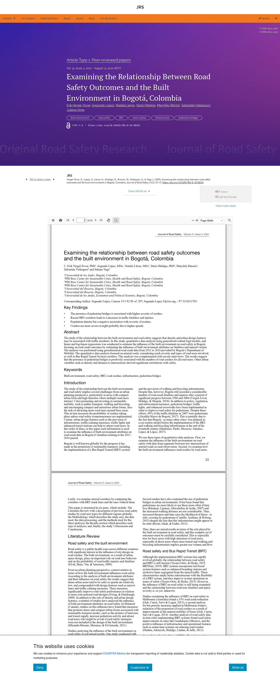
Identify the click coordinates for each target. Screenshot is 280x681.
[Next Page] (95, 220)
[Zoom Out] (193, 220)
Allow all (239, 667)
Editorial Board (49, 18)
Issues (79, 18)
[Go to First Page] (68, 220)
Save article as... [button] (139, 191)
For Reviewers (108, 18)
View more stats (226, 205)
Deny (41, 667)
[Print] (60, 220)
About (66, 18)
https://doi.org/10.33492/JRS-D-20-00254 (114, 125)
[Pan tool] (108, 220)
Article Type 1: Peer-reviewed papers (99, 60)
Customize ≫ (141, 667)
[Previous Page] (73, 220)
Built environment (80, 118)
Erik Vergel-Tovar (78, 105)
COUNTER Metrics (114, 653)
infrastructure (162, 118)
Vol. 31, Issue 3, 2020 (79, 68)
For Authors (28, 18)
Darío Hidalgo (146, 105)
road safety (104, 118)
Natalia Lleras (125, 105)
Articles (7, 18)
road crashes (139, 118)
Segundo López (103, 105)
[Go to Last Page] (101, 220)
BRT (121, 118)
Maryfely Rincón (168, 105)
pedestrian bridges (188, 118)
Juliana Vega (75, 110)
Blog (91, 18)
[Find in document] (229, 220)
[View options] (53, 220)
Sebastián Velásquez (195, 105)
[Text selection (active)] (116, 220)
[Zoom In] (197, 220)
